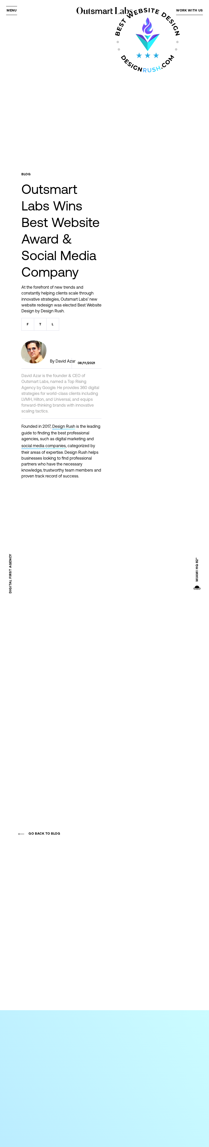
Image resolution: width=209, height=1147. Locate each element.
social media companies (43, 445)
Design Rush (63, 426)
